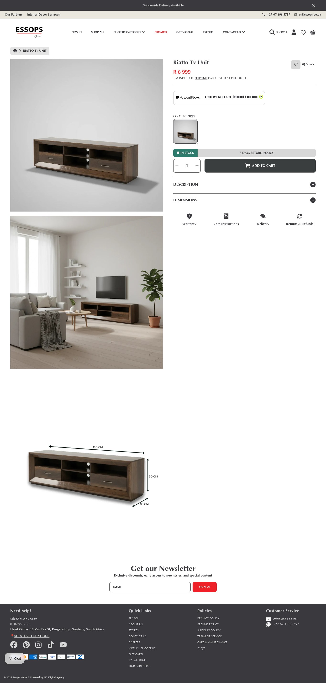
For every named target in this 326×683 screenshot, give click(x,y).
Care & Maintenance (212, 642)
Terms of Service (209, 636)
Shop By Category (128, 32)
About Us (136, 624)
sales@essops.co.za (23, 619)
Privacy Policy (208, 618)
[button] (279, 32)
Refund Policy (208, 624)
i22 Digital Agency (54, 677)
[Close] (314, 6)
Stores (134, 630)
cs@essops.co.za (310, 14)
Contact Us (232, 32)
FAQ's (201, 648)
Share (309, 64)
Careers (134, 642)
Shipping (201, 78)
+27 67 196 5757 (278, 14)
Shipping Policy (209, 630)
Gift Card (136, 654)
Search (134, 618)
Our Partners (13, 14)
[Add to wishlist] (295, 64)
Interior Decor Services (43, 14)
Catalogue (137, 660)
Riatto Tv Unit (35, 50)
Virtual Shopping (142, 648)
